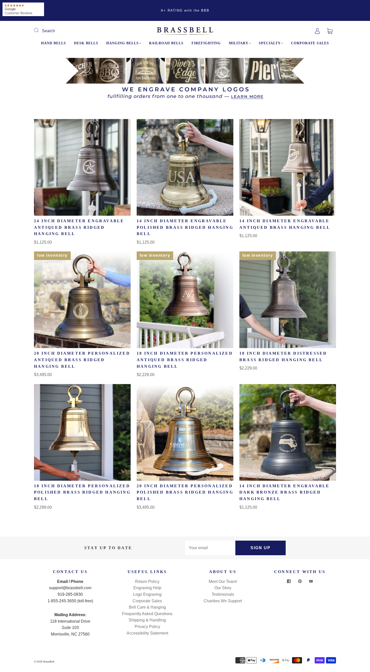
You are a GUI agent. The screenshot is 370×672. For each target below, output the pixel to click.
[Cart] (329, 30)
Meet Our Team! (223, 581)
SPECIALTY (270, 43)
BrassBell (48, 661)
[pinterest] (299, 581)
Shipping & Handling (147, 620)
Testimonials (223, 594)
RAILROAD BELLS (166, 43)
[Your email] (210, 548)
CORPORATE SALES (310, 43)
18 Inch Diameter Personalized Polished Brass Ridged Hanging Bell (82, 492)
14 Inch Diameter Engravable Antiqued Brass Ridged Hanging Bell (79, 227)
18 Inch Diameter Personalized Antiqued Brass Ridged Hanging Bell (185, 359)
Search (48, 31)
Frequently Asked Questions (147, 614)
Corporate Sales (147, 601)
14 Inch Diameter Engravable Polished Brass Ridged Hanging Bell (185, 227)
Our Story (222, 588)
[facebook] (288, 581)
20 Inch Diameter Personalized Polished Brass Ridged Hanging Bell (185, 492)
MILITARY (238, 43)
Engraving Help (147, 588)
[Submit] (39, 30)
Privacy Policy (147, 626)
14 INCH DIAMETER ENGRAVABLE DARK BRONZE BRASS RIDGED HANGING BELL (284, 492)
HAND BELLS (53, 43)
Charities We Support (223, 601)
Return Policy (147, 581)
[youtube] (310, 581)
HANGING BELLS (122, 43)
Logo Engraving (147, 594)
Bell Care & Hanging (147, 607)
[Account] (317, 30)
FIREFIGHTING (206, 43)
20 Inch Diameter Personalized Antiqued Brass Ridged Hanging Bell (82, 359)
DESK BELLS (86, 43)
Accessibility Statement (147, 633)
